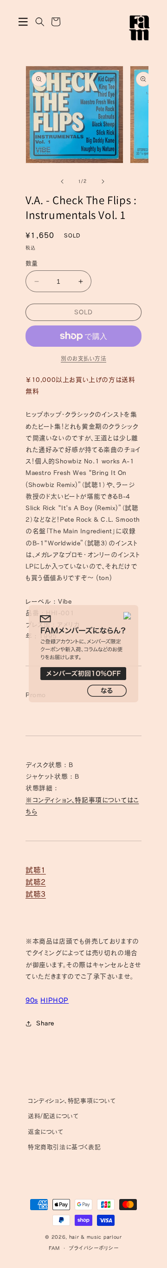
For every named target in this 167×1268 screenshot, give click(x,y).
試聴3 (36, 894)
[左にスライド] (62, 181)
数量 (32, 263)
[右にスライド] (103, 181)
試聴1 (36, 870)
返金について (46, 1132)
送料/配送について (53, 1116)
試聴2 (36, 882)
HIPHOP (54, 1000)
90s (32, 1000)
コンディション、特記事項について (72, 1101)
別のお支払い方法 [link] (83, 358)
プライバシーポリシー (93, 1247)
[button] (23, 22)
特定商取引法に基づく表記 (64, 1147)
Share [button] (45, 1023)
